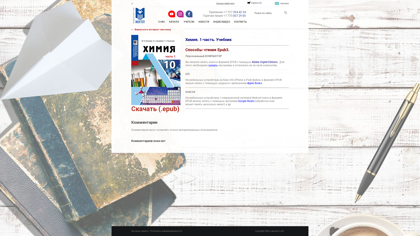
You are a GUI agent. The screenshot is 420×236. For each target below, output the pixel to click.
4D (282, 231)
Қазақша (284, 3)
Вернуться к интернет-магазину (153, 29)
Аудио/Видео (221, 21)
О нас (161, 21)
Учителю (189, 21)
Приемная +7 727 (227, 12)
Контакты (240, 21)
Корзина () (256, 3)
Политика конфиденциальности (166, 231)
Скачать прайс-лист (225, 3)
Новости (204, 21)
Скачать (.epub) (155, 109)
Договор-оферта (139, 231)
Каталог (174, 21)
